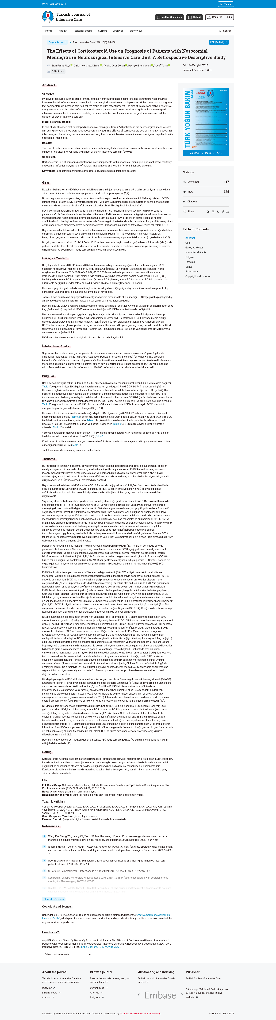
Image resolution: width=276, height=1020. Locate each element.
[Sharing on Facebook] (222, 211)
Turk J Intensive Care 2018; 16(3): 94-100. (94, 42)
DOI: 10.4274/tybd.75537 (195, 65)
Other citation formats (57, 954)
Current (102, 30)
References (192, 271)
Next (182, 995)
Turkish (228, 4)
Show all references (54, 899)
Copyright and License (197, 276)
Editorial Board (83, 30)
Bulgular (189, 257)
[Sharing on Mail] (227, 211)
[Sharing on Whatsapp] (217, 211)
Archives (118, 30)
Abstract (190, 238)
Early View (136, 30)
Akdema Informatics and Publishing (140, 1013)
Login (229, 17)
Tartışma (190, 261)
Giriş (187, 242)
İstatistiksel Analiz (195, 252)
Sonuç (188, 266)
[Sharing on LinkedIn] (213, 211)
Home (48, 30)
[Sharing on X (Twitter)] (208, 211)
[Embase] (160, 995)
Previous (138, 995)
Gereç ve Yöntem (194, 247)
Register (217, 17)
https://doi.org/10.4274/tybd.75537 (101, 946)
